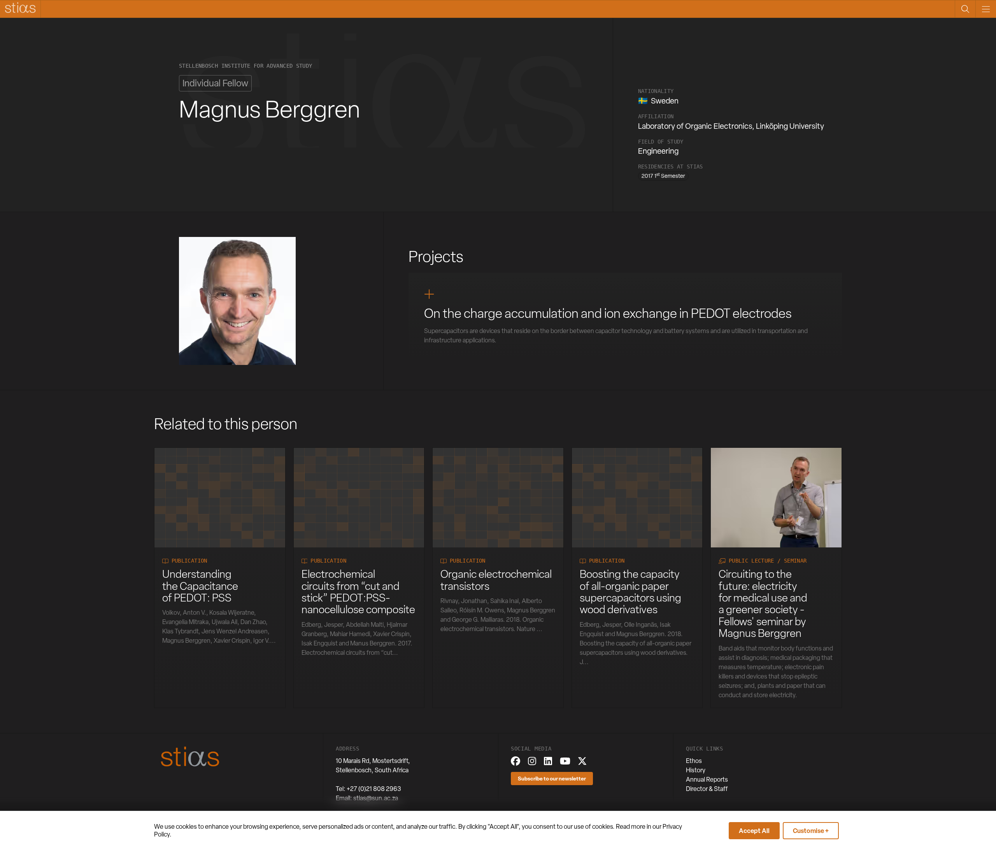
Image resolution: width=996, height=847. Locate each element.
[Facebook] (515, 761)
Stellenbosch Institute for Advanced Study (245, 66)
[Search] (965, 9)
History (695, 770)
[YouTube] (565, 761)
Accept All (754, 830)
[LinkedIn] (548, 761)
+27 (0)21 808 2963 (374, 789)
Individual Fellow (215, 83)
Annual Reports (707, 779)
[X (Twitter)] (582, 761)
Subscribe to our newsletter (552, 778)
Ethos (694, 761)
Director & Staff (707, 789)
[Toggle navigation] (985, 9)
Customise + (811, 830)
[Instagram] (532, 761)
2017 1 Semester (663, 175)
